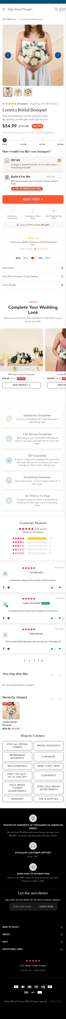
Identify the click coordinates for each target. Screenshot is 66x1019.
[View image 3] (28, 92)
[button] (9, 103)
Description (8, 268)
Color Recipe (9, 285)
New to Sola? (10, 927)
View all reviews (33, 970)
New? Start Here (49, 766)
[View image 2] (17, 92)
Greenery (17, 799)
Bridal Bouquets (48, 745)
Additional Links (12, 949)
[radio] (33, 163)
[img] (28, 568)
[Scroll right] (60, 675)
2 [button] (29, 660)
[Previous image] (8, 55)
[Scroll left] (52, 675)
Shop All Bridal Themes (17, 746)
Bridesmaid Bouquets (17, 757)
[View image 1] (7, 92)
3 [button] (34, 660)
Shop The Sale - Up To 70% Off (17, 775)
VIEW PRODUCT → (22, 385)
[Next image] (58, 55)
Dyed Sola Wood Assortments (48, 788)
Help (5, 942)
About (6, 934)
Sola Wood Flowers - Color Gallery (20, 276)
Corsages (48, 756)
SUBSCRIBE (46, 906)
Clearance (48, 775)
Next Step (31, 199)
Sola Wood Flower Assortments (17, 788)
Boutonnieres (17, 766)
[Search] (56, 9)
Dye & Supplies (48, 799)
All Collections (9, 19)
